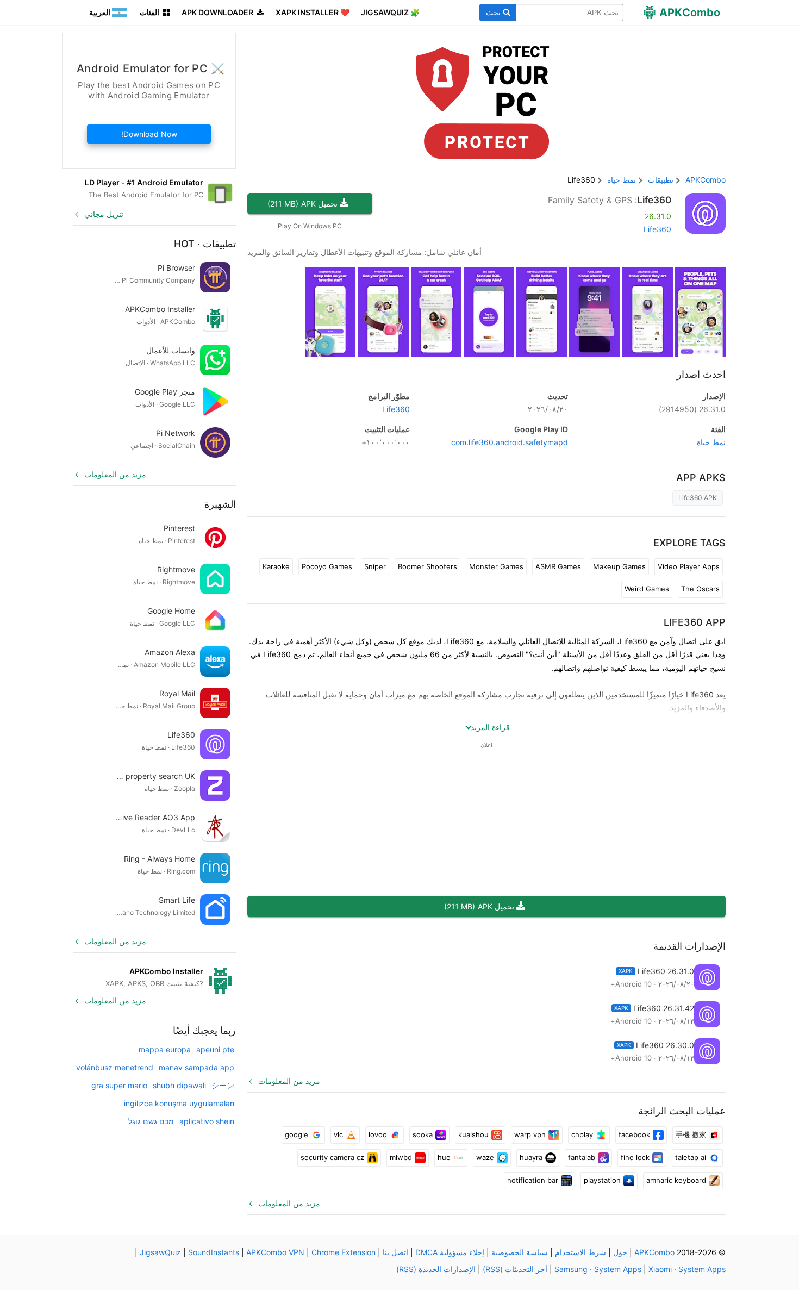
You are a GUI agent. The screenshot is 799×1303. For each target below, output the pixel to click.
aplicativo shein (206, 1121)
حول (620, 1252)
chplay (582, 1134)
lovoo (378, 1134)
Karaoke (276, 566)
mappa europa (165, 1049)
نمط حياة (711, 442)
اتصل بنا (395, 1252)
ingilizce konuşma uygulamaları (179, 1103)
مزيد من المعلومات (289, 1081)
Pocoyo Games (327, 566)
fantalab (581, 1157)
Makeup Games (619, 566)
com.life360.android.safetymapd (509, 442)
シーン (222, 1085)
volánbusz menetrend (114, 1067)
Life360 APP (695, 622)
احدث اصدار (701, 374)
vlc (338, 1134)
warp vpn (530, 1134)
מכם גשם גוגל (151, 1121)
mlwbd (401, 1157)
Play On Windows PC (310, 226)
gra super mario (119, 1085)
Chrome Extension (343, 1252)
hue (444, 1157)
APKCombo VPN (275, 1252)
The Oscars (700, 588)
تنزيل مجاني (103, 214)
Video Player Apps (689, 566)
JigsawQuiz (160, 1252)
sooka (423, 1134)
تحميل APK (302, 203)
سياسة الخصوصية (519, 1252)
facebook (634, 1134)
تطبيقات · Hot (205, 244)
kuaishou (473, 1134)
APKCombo (705, 179)
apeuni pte (215, 1049)
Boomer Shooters (427, 566)
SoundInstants (213, 1252)
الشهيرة (220, 504)
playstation (602, 1180)
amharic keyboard (676, 1180)
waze (485, 1157)
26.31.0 (692, 409)
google (296, 1134)
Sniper (375, 566)
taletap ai (690, 1157)
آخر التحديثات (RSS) (515, 1269)
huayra (531, 1157)
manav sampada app (196, 1067)
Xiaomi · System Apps (687, 1269)
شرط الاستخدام (580, 1252)
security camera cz (332, 1157)
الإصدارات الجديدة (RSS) (436, 1269)
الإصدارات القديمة (689, 946)
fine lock (635, 1157)
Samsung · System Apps (597, 1269)
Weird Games (647, 588)
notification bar (532, 1180)
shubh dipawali (179, 1085)
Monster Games (496, 566)
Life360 (654, 200)
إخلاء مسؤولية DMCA (449, 1252)
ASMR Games (558, 566)
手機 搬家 (691, 1134)
